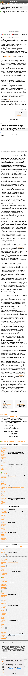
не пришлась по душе (9, 56)
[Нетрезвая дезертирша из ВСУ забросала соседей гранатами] (4, 634)
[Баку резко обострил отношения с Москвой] (4, 571)
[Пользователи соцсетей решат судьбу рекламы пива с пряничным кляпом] (4, 453)
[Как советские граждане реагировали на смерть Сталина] (4, 526)
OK (14, 673)
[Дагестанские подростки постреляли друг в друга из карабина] (4, 476)
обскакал (20, 247)
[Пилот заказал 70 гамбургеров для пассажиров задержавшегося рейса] (4, 465)
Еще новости (14, 433)
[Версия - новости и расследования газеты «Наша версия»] (4, 2)
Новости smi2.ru (3, 414)
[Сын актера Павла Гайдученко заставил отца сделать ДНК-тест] (4, 499)
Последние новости (14, 416)
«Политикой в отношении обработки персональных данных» (14, 669)
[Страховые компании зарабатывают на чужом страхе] (4, 594)
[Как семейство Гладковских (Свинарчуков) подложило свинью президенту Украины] (4, 514)
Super (9, 99)
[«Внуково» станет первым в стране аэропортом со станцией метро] (4, 537)
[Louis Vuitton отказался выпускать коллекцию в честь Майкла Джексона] (4, 486)
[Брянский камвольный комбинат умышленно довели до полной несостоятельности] (4, 562)
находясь (21, 375)
